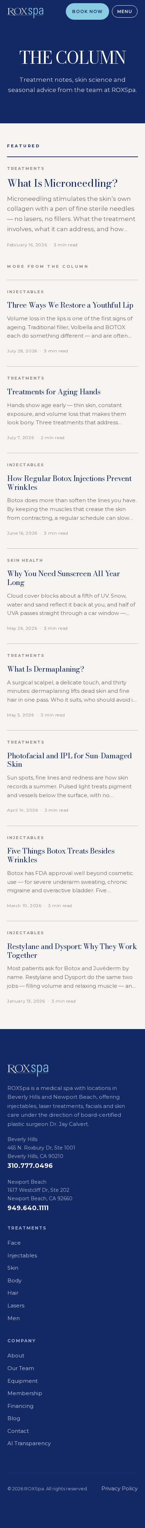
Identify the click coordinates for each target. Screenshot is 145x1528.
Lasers (15, 1305)
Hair (12, 1292)
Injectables (22, 1255)
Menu (124, 11)
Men (13, 1318)
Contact (18, 1431)
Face (14, 1242)
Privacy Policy (119, 1488)
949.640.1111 (28, 1208)
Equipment (22, 1381)
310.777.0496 (30, 1166)
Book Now (87, 11)
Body (14, 1280)
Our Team (20, 1368)
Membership (24, 1393)
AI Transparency (29, 1443)
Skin (12, 1267)
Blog (13, 1418)
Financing (20, 1406)
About (15, 1355)
